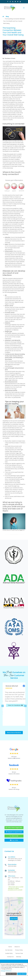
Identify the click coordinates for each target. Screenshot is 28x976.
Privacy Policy (19, 950)
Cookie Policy (9, 953)
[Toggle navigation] (23, 7)
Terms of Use (19, 953)
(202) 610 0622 (12, 872)
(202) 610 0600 (12, 866)
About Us (17, 947)
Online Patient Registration (14, 827)
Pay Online (15, 840)
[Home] (3, 16)
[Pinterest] (15, 2)
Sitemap (18, 957)
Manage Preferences (6, 971)
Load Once (13, 918)
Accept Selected (22, 973)
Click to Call (14, 836)
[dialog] (14, 969)
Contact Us (10, 957)
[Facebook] (8, 2)
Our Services (8, 950)
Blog (7, 16)
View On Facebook (13, 705)
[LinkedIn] (13, 2)
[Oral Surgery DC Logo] (10, 7)
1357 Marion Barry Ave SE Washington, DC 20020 (15, 859)
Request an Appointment (14, 832)
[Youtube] (20, 2)
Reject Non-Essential (11, 973)
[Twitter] (18, 2)
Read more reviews (14, 733)
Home (10, 947)
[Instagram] (10, 2)
